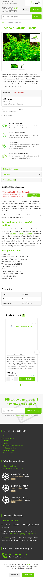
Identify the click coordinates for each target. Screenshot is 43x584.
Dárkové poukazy (8, 453)
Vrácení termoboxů (9, 450)
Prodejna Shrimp (8, 438)
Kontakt (5, 443)
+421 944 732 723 (7, 2)
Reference (6, 441)
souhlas (29, 564)
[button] (20, 385)
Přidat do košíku (26, 379)
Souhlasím (28, 575)
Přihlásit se (31, 411)
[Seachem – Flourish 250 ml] (21, 336)
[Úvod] (9, 9)
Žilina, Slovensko (14, 534)
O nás (4, 436)
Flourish (13, 234)
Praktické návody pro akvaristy (13, 469)
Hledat (36, 16)
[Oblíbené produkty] (23, 9)
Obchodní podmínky (9, 448)
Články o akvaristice (9, 466)
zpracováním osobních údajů (21, 415)
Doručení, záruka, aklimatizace (13, 446)
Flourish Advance (25, 234)
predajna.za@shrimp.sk (28, 534)
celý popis (18, 86)
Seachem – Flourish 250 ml (16, 355)
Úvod (2, 23)
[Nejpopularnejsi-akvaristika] (15, 476)
